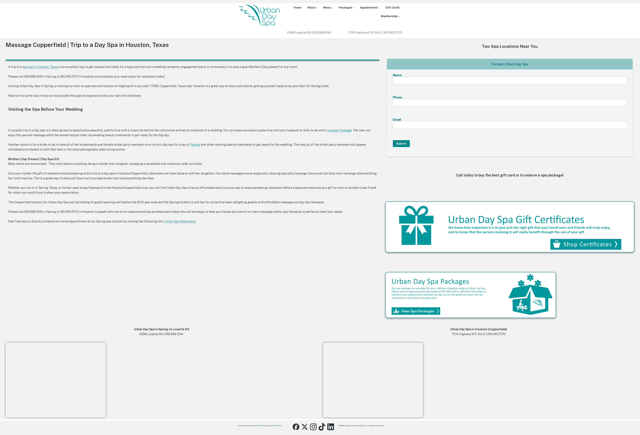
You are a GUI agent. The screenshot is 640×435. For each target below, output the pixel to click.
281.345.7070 (260, 426)
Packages (345, 7)
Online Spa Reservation (180, 221)
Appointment (369, 7)
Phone (397, 97)
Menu (327, 7)
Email (397, 119)
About (311, 7)
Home (298, 7)
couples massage (340, 130)
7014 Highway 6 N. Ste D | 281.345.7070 (375, 32)
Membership (389, 16)
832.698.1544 (277, 426)
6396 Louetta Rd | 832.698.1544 (309, 32)
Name (397, 75)
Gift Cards (393, 7)
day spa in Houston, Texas (40, 67)
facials (195, 144)
